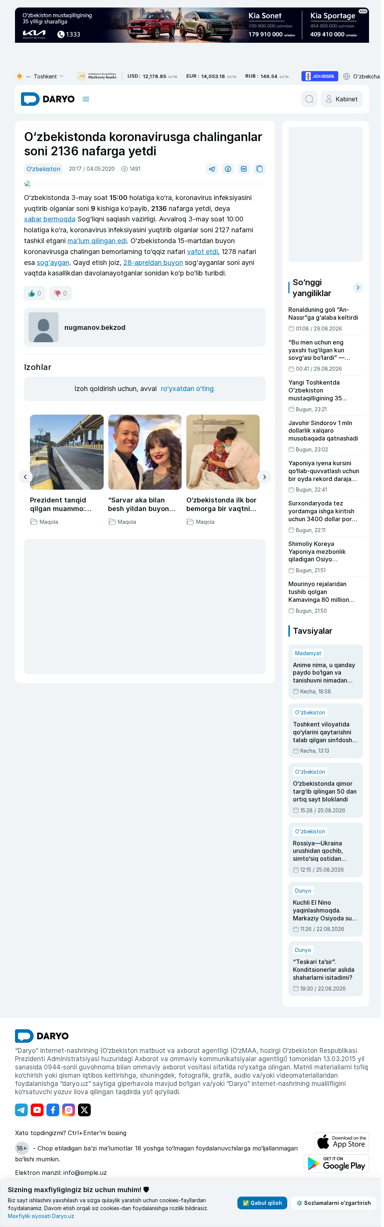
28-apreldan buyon (153, 262)
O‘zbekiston (43, 169)
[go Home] (42, 1036)
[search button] (309, 99)
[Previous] (26, 477)
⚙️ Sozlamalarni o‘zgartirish (333, 1203)
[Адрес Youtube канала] (37, 1110)
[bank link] (96, 76)
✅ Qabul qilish (262, 1203)
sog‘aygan (53, 262)
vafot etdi (202, 252)
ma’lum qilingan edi (97, 241)
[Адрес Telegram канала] (21, 1110)
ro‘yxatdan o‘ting (187, 388)
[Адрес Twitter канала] (84, 1110)
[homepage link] (48, 99)
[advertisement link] (320, 76)
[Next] (264, 477)
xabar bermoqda (49, 219)
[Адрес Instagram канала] (68, 1110)
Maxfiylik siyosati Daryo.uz (41, 1216)
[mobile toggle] (85, 99)
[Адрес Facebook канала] (52, 1110)
